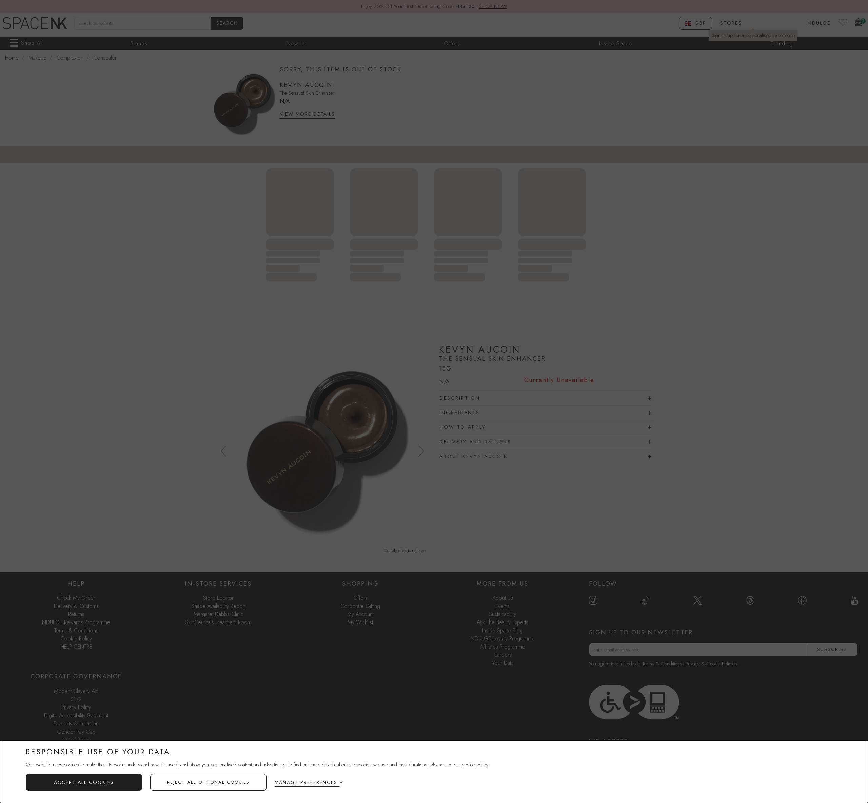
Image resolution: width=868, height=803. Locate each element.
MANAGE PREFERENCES (306, 782)
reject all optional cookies (208, 782)
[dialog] (434, 771)
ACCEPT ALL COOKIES (84, 782)
